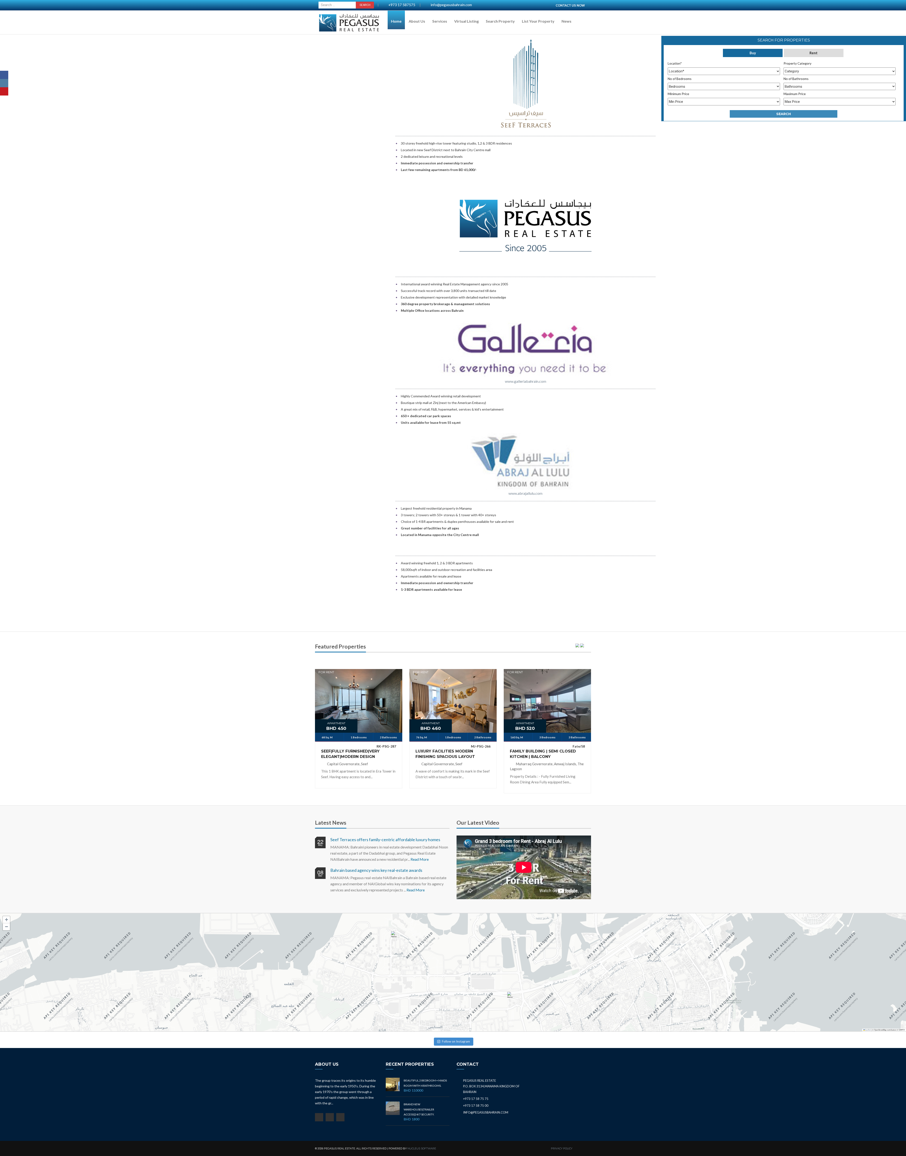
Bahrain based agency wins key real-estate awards (376, 870)
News (566, 21)
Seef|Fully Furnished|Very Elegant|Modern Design (350, 754)
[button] (395, 936)
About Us (417, 21)
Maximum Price (795, 94)
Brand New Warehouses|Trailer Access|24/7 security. (419, 1109)
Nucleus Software (421, 1148)
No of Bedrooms (680, 79)
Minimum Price (678, 94)
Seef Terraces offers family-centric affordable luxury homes (385, 839)
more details (358, 698)
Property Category (797, 63)
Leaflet (868, 1030)
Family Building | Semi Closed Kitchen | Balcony (543, 754)
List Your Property (538, 21)
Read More (420, 859)
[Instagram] (4, 83)
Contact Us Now (570, 5)
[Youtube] (4, 91)
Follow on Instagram (456, 1041)
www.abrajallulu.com (525, 493)
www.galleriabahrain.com (525, 381)
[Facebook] (4, 75)
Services (439, 21)
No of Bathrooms (796, 79)
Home (396, 21)
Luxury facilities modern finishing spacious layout (445, 754)
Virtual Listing (466, 21)
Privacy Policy (561, 1148)
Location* (675, 63)
